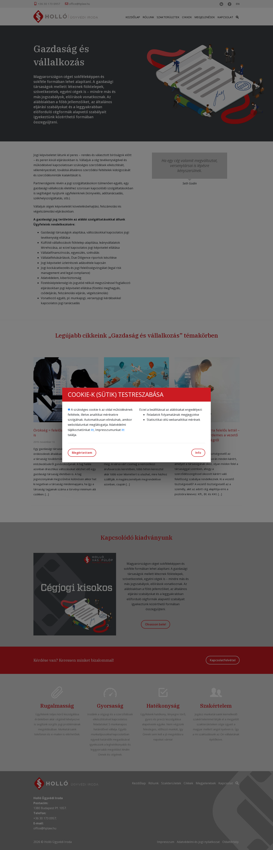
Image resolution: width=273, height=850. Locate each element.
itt (92, 430)
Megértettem (82, 453)
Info (198, 453)
